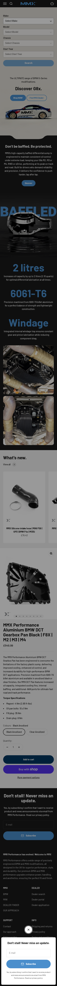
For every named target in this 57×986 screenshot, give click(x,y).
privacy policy (37, 978)
